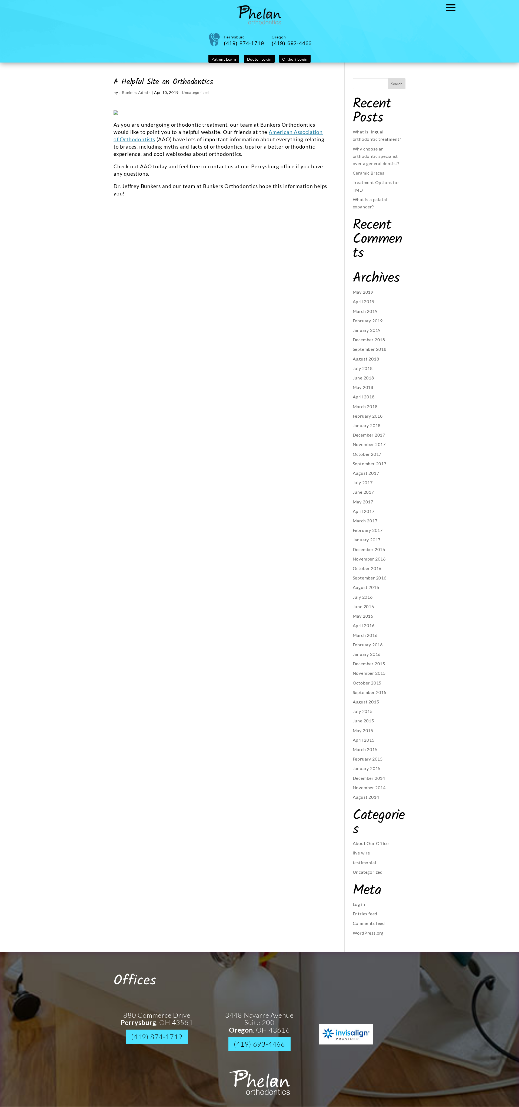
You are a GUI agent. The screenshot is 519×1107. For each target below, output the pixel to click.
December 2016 (369, 553)
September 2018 (370, 353)
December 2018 (369, 343)
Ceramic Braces (368, 176)
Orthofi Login (290, 63)
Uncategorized (195, 96)
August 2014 (366, 801)
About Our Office (371, 847)
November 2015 (369, 677)
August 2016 (366, 591)
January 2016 (367, 658)
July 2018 (363, 372)
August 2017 (366, 477)
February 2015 (368, 762)
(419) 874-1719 (156, 1041)
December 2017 (369, 438)
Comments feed (369, 927)
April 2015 (364, 743)
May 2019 (363, 296)
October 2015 (367, 686)
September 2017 (370, 467)
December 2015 (369, 667)
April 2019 (364, 305)
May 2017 (363, 505)
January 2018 (367, 429)
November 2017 (369, 448)
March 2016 (365, 639)
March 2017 (365, 524)
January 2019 (367, 334)
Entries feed (365, 917)
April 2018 (364, 400)
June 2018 (363, 381)
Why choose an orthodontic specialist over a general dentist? (376, 160)
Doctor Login (259, 63)
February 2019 (368, 324)
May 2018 (363, 391)
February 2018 (368, 420)
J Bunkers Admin (135, 96)
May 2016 (363, 620)
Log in (359, 908)
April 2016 (364, 629)
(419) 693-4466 (259, 1048)
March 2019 (365, 315)
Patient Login (228, 63)
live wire (361, 856)
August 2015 (366, 705)
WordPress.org (368, 936)
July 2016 (363, 601)
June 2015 (363, 724)
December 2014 (369, 782)
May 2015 (363, 734)
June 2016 (363, 610)
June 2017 (363, 496)
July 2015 (363, 715)
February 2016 (368, 648)
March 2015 (365, 753)
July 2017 (363, 486)
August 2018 (366, 362)
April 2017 (364, 515)
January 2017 (367, 543)
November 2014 (369, 791)
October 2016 (367, 572)
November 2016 (369, 562)
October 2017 (367, 458)
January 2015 (367, 772)
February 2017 (368, 534)
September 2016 (370, 581)
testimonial (364, 866)
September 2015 (370, 696)
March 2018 (365, 410)
